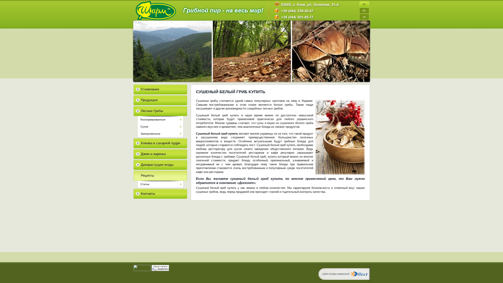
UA (364, 17)
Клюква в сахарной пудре (160, 143)
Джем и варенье (153, 154)
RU (364, 4)
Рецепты (147, 175)
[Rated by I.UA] (142, 270)
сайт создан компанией (336, 274)
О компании (150, 89)
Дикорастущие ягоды (157, 165)
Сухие (144, 126)
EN (364, 10)
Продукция (149, 100)
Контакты (148, 194)
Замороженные (150, 133)
